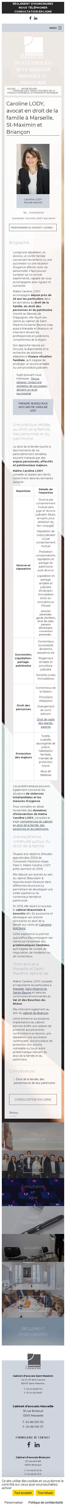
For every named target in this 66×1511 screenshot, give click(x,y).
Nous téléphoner (33, 7)
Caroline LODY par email (40, 218)
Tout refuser (45, 1493)
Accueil (11, 88)
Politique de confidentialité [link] (45, 1502)
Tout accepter (23, 1493)
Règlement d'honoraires (33, 3)
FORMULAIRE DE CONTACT (33, 1437)
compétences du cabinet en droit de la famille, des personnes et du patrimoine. (32, 825)
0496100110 (37, 212)
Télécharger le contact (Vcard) (32, 227)
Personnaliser (14, 1502)
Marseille (18, 989)
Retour (13, 1112)
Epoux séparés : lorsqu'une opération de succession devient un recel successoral (31, 386)
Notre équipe (29, 88)
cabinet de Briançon (35, 1013)
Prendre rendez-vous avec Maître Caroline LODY (33, 407)
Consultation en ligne (33, 11)
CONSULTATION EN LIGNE (33, 1099)
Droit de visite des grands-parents (46, 723)
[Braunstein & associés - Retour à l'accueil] (33, 47)
